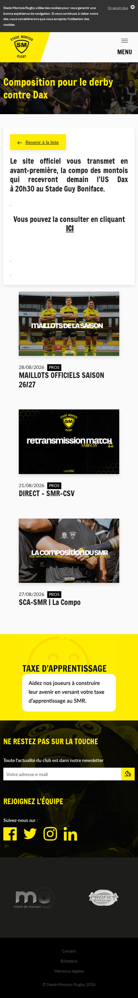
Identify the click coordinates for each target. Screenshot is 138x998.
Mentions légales (69, 971)
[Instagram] (50, 834)
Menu (124, 52)
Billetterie (69, 961)
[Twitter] (30, 834)
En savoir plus (118, 7)
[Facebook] (10, 834)
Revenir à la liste (42, 142)
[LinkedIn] (70, 834)
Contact (69, 950)
